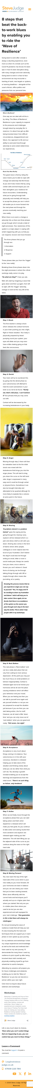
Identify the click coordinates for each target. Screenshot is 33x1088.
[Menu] (30, 9)
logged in (14, 1050)
